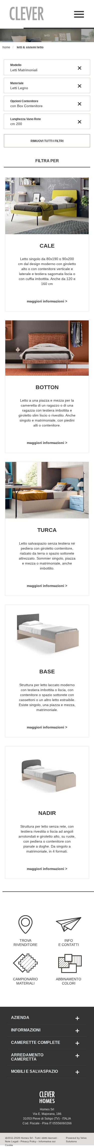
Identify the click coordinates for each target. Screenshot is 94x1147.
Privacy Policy (28, 1141)
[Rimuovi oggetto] (79, 68)
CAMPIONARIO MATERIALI (25, 981)
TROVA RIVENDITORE (25, 942)
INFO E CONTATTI (68, 942)
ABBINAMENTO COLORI (68, 981)
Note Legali (11, 1141)
